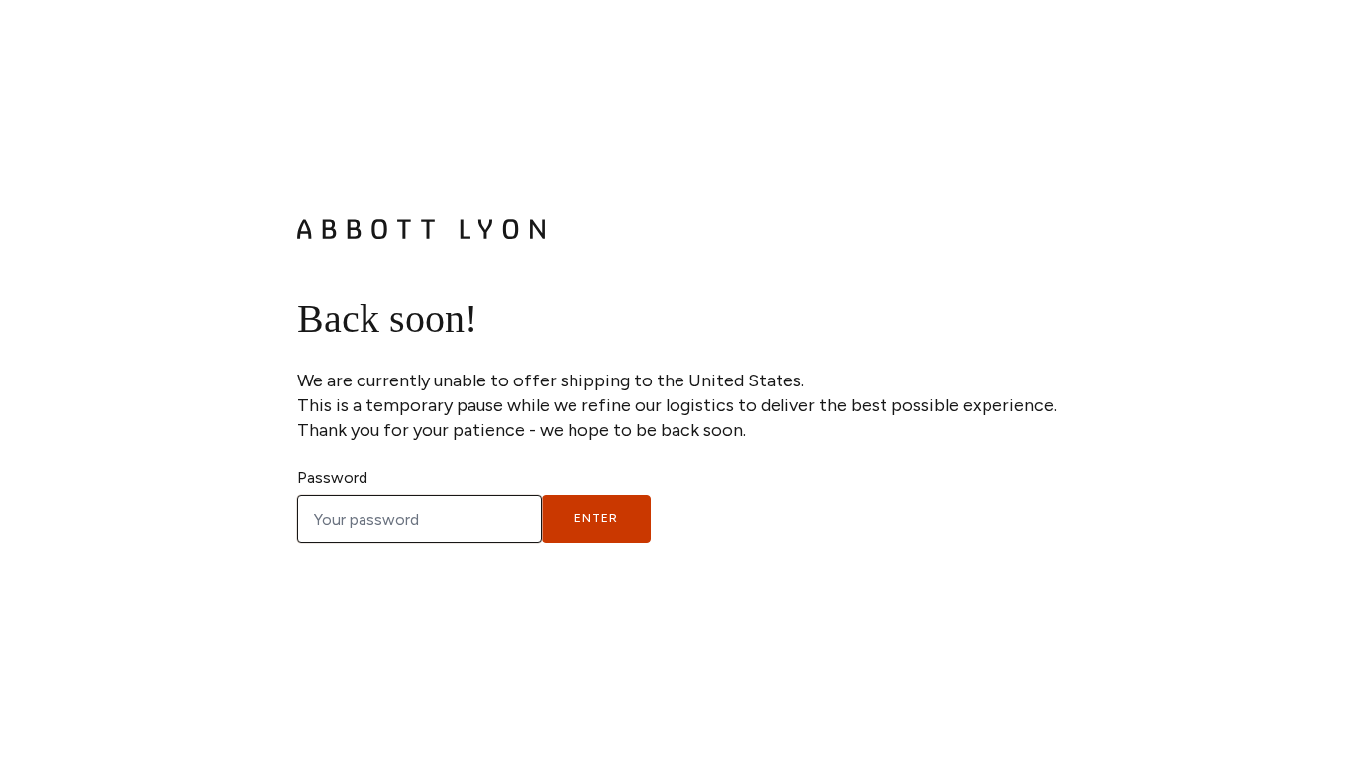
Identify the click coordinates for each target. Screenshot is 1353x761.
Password (332, 477)
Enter (596, 518)
